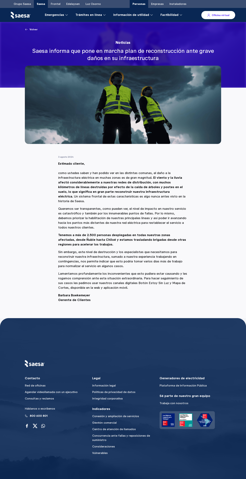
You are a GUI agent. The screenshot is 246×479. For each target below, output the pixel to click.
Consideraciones (103, 446)
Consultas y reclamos (39, 398)
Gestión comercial (104, 422)
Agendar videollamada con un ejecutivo (51, 392)
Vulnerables (100, 453)
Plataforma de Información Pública (183, 385)
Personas (139, 4)
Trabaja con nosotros (174, 403)
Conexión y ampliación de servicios (115, 416)
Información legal (104, 385)
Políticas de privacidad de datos (113, 392)
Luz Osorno (93, 4)
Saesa (41, 4)
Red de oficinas (35, 385)
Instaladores (177, 4)
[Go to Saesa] (20, 15)
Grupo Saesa (22, 4)
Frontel (56, 4)
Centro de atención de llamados (114, 429)
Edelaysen (73, 4)
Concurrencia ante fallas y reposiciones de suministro (121, 438)
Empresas (157, 4)
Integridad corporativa (107, 398)
